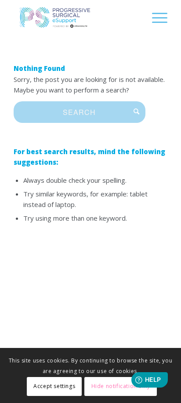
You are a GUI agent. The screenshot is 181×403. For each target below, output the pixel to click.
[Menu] (155, 17)
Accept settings (54, 386)
